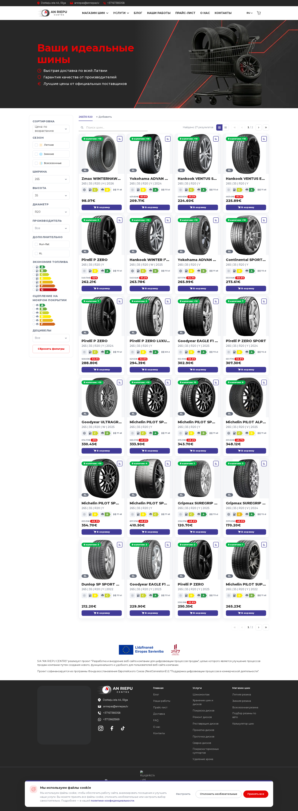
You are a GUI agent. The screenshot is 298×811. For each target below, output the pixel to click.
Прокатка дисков (203, 730)
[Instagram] (100, 728)
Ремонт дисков (202, 717)
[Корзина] (259, 13)
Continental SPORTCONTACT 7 (246, 260)
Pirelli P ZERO (95, 260)
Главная (158, 688)
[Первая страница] (235, 127)
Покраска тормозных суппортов (206, 750)
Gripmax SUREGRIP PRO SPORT (198, 503)
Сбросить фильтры (51, 348)
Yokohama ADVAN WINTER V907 (198, 260)
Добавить (104, 117)
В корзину (103, 207)
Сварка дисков (202, 743)
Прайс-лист (185, 13)
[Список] (225, 127)
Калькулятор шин (243, 723)
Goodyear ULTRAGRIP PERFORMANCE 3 (102, 422)
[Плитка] (219, 127)
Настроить (183, 793)
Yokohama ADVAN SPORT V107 (150, 179)
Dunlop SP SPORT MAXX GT (102, 584)
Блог (138, 13)
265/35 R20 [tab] (86, 116)
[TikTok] (123, 728)
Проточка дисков (203, 736)
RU (248, 12)
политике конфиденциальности (112, 800)
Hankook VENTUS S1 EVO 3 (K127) (198, 179)
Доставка (159, 713)
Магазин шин (93, 13)
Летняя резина (241, 694)
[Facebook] (112, 728)
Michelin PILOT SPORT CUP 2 (150, 503)
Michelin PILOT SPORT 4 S (150, 422)
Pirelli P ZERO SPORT (246, 341)
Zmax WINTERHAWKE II (102, 179)
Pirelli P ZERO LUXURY (150, 341)
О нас (205, 13)
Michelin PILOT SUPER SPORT (246, 584)
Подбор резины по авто (244, 715)
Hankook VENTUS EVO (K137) (246, 179)
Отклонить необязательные (218, 793)
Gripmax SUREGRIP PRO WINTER (246, 503)
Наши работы (159, 13)
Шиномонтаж (201, 694)
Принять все (255, 793)
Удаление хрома (203, 759)
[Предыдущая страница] (242, 127)
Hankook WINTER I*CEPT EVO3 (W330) (150, 260)
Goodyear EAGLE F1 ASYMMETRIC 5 (150, 584)
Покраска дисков (203, 710)
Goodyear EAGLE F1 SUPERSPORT (198, 341)
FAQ (155, 720)
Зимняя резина (241, 700)
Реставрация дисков (205, 723)
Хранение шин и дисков (203, 702)
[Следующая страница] (259, 127)
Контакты (223, 13)
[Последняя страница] (266, 127)
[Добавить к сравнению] (119, 139)
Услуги (119, 13)
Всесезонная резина (245, 707)
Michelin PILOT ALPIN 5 (246, 422)
